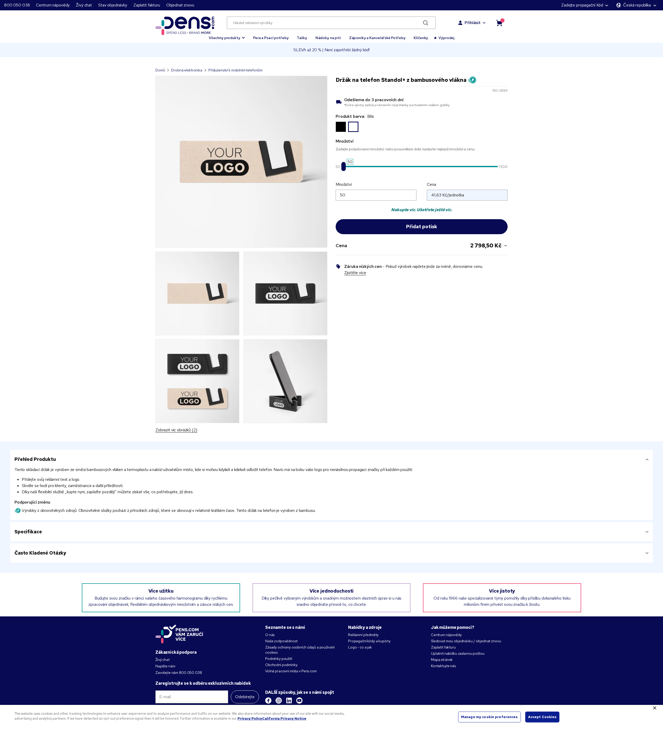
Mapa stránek (442, 659)
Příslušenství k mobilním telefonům (235, 70)
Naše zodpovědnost (281, 641)
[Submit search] (426, 22)
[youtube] (299, 700)
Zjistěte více (355, 272)
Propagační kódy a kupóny (369, 641)
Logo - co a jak (360, 647)
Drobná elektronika (186, 70)
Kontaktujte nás (443, 665)
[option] (341, 127)
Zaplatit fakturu (146, 5)
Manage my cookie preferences (489, 717)
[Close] (654, 707)
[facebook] (268, 700)
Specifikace (28, 532)
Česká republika (637, 5)
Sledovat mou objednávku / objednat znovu (466, 641)
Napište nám (165, 666)
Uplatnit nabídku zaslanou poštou (458, 653)
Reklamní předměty (363, 634)
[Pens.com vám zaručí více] (179, 634)
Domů (160, 70)
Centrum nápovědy (53, 5)
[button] (227, 35)
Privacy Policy (249, 718)
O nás (270, 634)
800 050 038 (17, 5)
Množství (344, 184)
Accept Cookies (542, 717)
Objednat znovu (180, 5)
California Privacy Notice (284, 718)
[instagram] (279, 700)
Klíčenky (421, 37)
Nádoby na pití (328, 37)
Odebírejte (245, 696)
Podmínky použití (278, 658)
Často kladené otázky (40, 553)
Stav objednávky (112, 5)
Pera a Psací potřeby (271, 37)
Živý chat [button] (84, 5)
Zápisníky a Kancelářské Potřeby (377, 37)
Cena (431, 184)
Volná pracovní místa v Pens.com (291, 671)
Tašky (302, 37)
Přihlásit (473, 22)
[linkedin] (289, 700)
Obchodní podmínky (281, 664)
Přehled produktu (35, 459)
